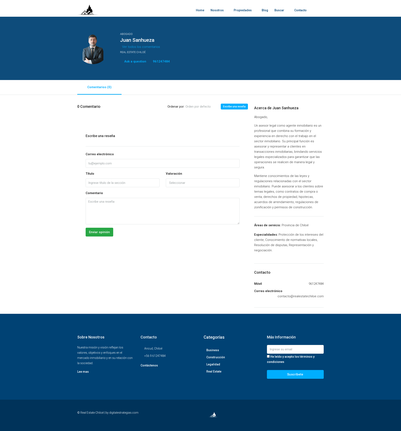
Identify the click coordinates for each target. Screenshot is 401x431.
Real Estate (213, 371)
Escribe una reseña (234, 106)
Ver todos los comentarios (141, 47)
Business (212, 350)
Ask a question (134, 61)
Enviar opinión (99, 232)
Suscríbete (295, 374)
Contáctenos (149, 365)
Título (90, 173)
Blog (265, 10)
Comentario (94, 193)
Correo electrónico (100, 154)
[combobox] (201, 106)
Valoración (174, 173)
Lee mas (83, 371)
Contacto (300, 10)
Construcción (215, 357)
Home (200, 10)
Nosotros (217, 10)
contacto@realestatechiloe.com (301, 296)
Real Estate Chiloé (133, 52)
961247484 (161, 61)
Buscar (279, 10)
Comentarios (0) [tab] (99, 87)
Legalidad (213, 364)
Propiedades (243, 10)
